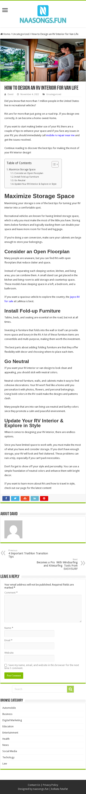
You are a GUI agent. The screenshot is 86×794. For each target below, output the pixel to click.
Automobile (9, 707)
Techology (8, 757)
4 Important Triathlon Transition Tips (28, 553)
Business (7, 714)
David (10, 94)
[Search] (70, 689)
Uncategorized (20, 34)
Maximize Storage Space (22, 169)
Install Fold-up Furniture (26, 177)
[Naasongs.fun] (43, 13)
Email (8, 640)
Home (6, 34)
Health (6, 738)
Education (8, 726)
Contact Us (34, 784)
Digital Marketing (12, 720)
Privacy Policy (50, 784)
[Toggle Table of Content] (53, 164)
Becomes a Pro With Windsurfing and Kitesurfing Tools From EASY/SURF (57, 564)
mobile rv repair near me (60, 135)
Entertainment (10, 732)
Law (4, 763)
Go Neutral (20, 180)
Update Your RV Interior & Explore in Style (36, 184)
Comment (11, 592)
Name (8, 627)
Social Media (9, 751)
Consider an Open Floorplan (28, 173)
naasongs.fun (41, 788)
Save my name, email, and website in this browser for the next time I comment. (41, 667)
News (5, 744)
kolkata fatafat (59, 788)
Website (9, 652)
